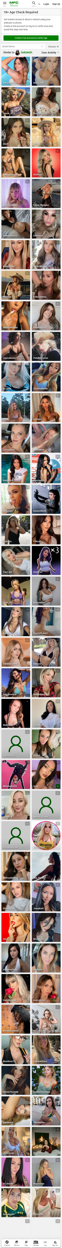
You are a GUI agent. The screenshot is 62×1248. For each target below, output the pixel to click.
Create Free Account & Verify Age (31, 38)
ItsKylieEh (26, 52)
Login (46, 4)
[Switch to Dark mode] (39, 4)
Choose (52, 46)
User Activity (49, 52)
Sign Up (56, 4)
